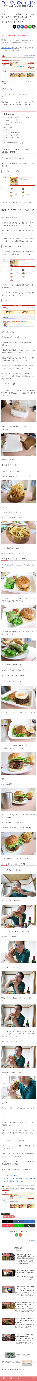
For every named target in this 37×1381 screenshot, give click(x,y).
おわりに (6, 140)
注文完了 (8, 124)
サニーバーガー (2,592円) (11, 135)
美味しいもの (6, 1213)
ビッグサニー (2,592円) (12, 120)
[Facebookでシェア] (18, 27)
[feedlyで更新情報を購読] (16, 1234)
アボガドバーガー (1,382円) (13, 122)
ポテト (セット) (8, 130)
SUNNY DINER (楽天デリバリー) (13, 143)
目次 (7, 114)
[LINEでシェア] (30, 27)
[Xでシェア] (14, 27)
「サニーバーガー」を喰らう (12, 137)
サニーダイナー (10, 89)
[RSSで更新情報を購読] (20, 1234)
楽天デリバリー (6, 48)
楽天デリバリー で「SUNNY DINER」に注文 (16, 117)
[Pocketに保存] (26, 27)
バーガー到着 (8, 127)
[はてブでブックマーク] (22, 27)
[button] (34, 27)
